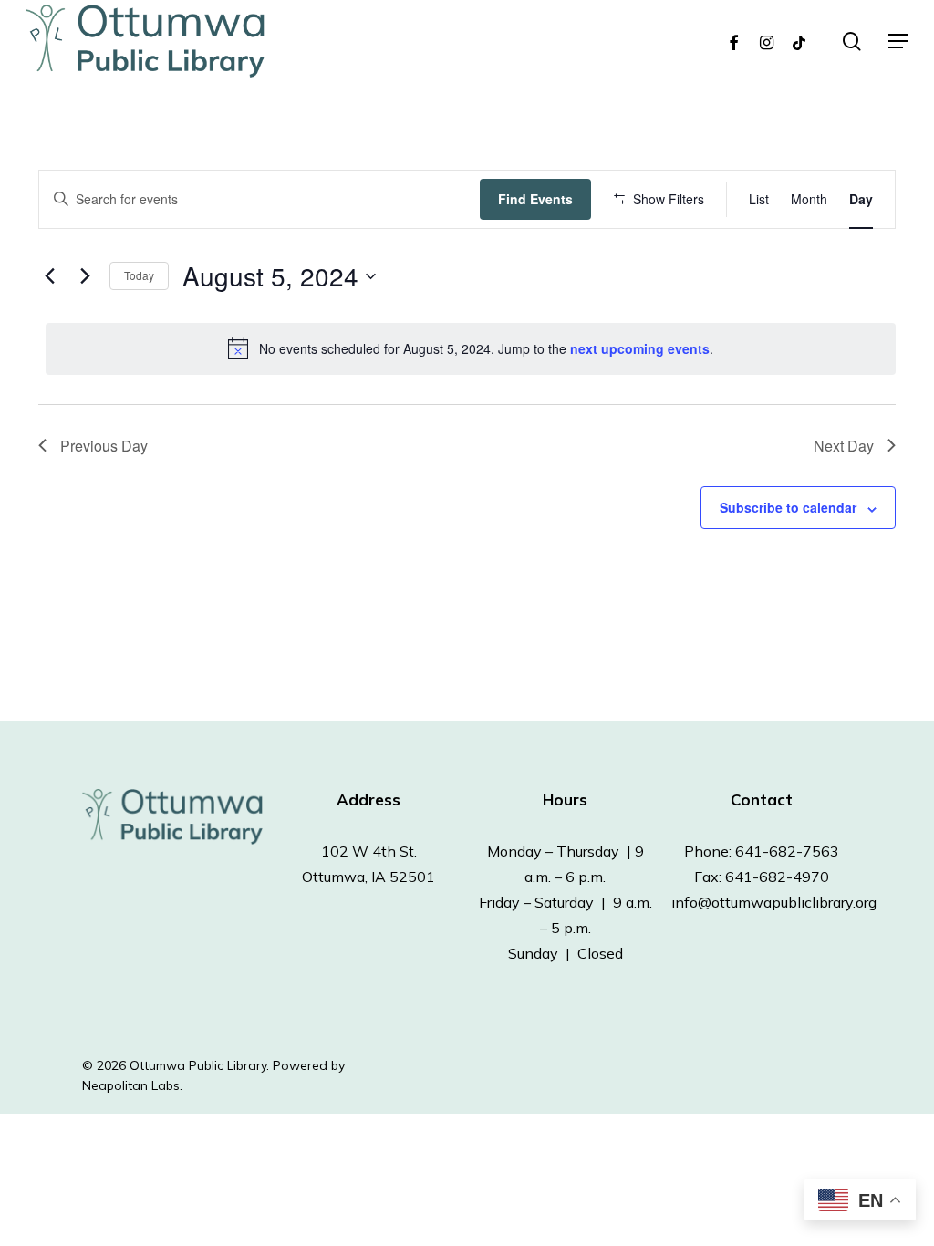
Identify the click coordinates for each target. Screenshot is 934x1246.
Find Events (535, 199)
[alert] (471, 348)
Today (139, 275)
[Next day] (85, 276)
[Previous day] (49, 276)
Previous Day (104, 445)
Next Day (844, 445)
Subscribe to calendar (788, 507)
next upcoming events (640, 348)
